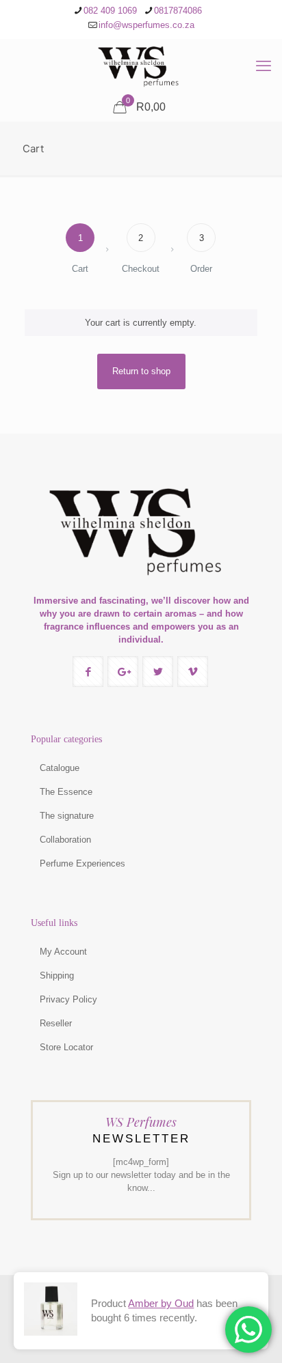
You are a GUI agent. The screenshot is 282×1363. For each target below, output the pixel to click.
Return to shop (141, 371)
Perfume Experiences (82, 863)
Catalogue (59, 768)
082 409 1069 (110, 10)
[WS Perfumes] (141, 66)
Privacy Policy (68, 999)
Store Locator (66, 1047)
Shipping (57, 975)
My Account (63, 951)
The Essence (66, 792)
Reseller (56, 1023)
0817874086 (178, 10)
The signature (67, 816)
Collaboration (65, 839)
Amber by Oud (161, 1303)
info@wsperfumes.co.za (146, 25)
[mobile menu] (263, 66)
